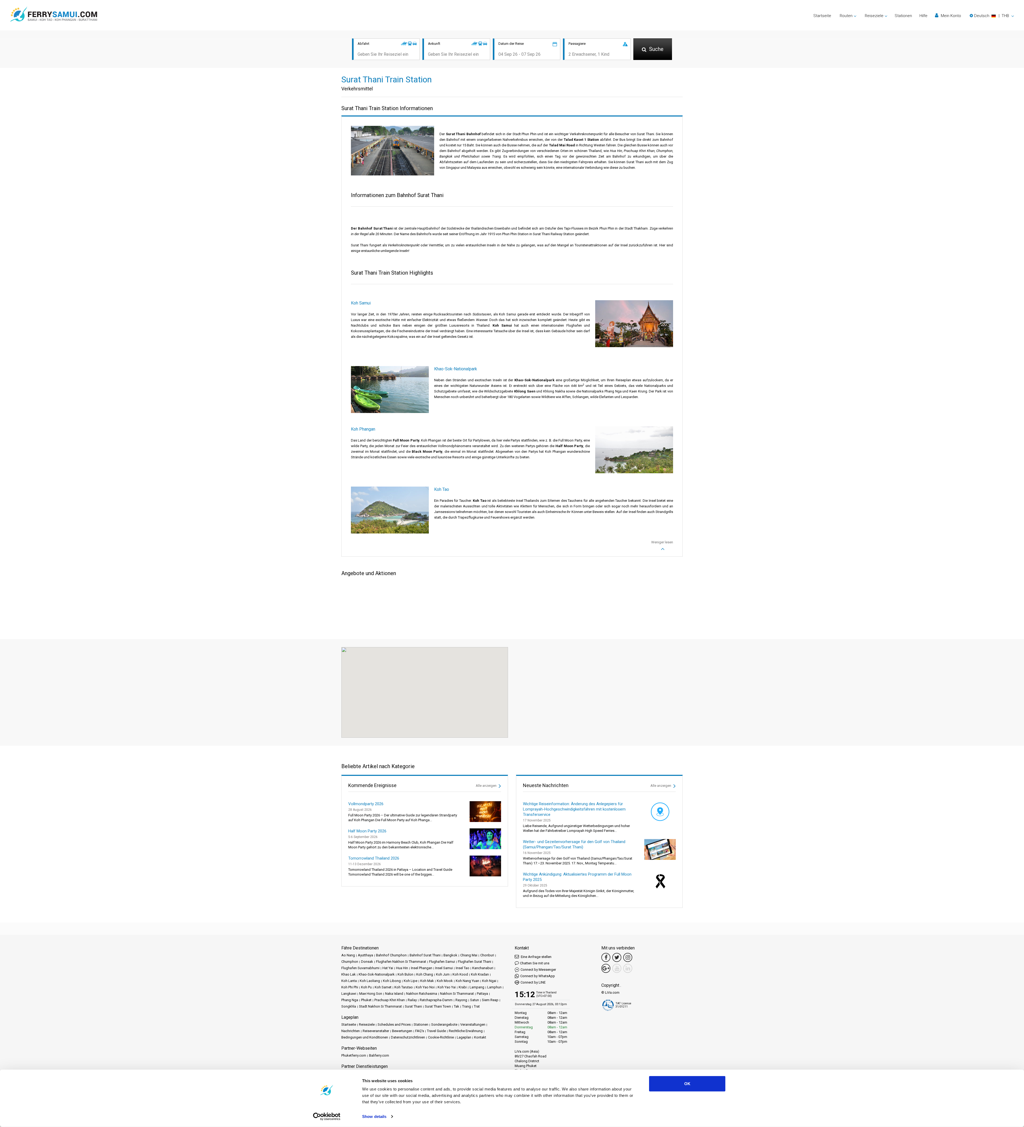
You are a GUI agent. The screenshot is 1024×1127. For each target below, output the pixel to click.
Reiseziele (367, 1024)
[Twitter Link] (616, 957)
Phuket (366, 1000)
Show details (374, 1116)
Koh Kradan (480, 974)
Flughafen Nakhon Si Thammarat (401, 962)
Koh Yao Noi (425, 987)
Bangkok (450, 955)
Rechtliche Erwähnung (466, 1031)
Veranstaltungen (472, 1024)
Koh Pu (366, 987)
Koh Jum (443, 974)
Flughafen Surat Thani (474, 962)
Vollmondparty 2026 (365, 803)
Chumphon (349, 962)
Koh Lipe (410, 981)
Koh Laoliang (370, 981)
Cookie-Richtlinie (441, 1037)
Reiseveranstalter (376, 1031)
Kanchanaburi (482, 968)
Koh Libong (392, 981)
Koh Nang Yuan (467, 981)
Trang (466, 1006)
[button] (992, 15)
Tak (456, 1006)
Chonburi (487, 955)
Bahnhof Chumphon (391, 955)
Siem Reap (490, 1000)
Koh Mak (427, 981)
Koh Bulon (405, 974)
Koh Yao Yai (447, 987)
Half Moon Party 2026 (367, 831)
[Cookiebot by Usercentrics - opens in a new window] (326, 1117)
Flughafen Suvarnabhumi (360, 968)
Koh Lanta (349, 981)
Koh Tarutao (403, 987)
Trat (477, 1006)
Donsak (367, 962)
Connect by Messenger (538, 970)
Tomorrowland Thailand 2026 (373, 858)
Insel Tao (462, 968)
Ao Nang (348, 955)
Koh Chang (424, 974)
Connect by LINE (533, 982)
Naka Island (394, 994)
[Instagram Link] (627, 957)
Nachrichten (350, 1031)
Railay (412, 1000)
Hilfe (923, 15)
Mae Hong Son (370, 994)
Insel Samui (444, 968)
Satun (474, 1000)
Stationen (903, 15)
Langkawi (348, 994)
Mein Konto (950, 15)
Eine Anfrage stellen (535, 957)
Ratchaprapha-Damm (436, 1000)
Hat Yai (387, 968)
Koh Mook (445, 981)
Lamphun (494, 987)
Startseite (822, 15)
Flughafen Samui (442, 962)
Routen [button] (846, 15)
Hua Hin (402, 968)
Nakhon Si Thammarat (457, 994)
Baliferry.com (379, 1055)
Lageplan (464, 1037)
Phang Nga (349, 1000)
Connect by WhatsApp (537, 976)
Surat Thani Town (438, 1006)
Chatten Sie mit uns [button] (534, 963)
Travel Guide (436, 1031)
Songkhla (348, 1006)
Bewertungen (402, 1031)
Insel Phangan (421, 968)
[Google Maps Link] (605, 968)
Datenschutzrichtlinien (408, 1037)
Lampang (477, 987)
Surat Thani (413, 1006)
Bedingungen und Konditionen (364, 1037)
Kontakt (480, 1037)
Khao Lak (348, 974)
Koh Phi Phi (349, 987)
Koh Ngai (489, 981)
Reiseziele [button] (874, 15)
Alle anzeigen (486, 786)
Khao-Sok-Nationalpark (377, 974)
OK (687, 1083)
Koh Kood (460, 974)
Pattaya (482, 994)
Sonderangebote (444, 1024)
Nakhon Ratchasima (421, 994)
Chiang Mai (468, 955)
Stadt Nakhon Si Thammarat (380, 1006)
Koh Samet (383, 987)
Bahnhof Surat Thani (425, 955)
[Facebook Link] (605, 957)
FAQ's (419, 1031)
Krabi (463, 987)
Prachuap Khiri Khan (389, 1000)
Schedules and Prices (394, 1024)
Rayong (461, 1000)
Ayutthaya (365, 955)
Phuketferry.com (353, 1055)
